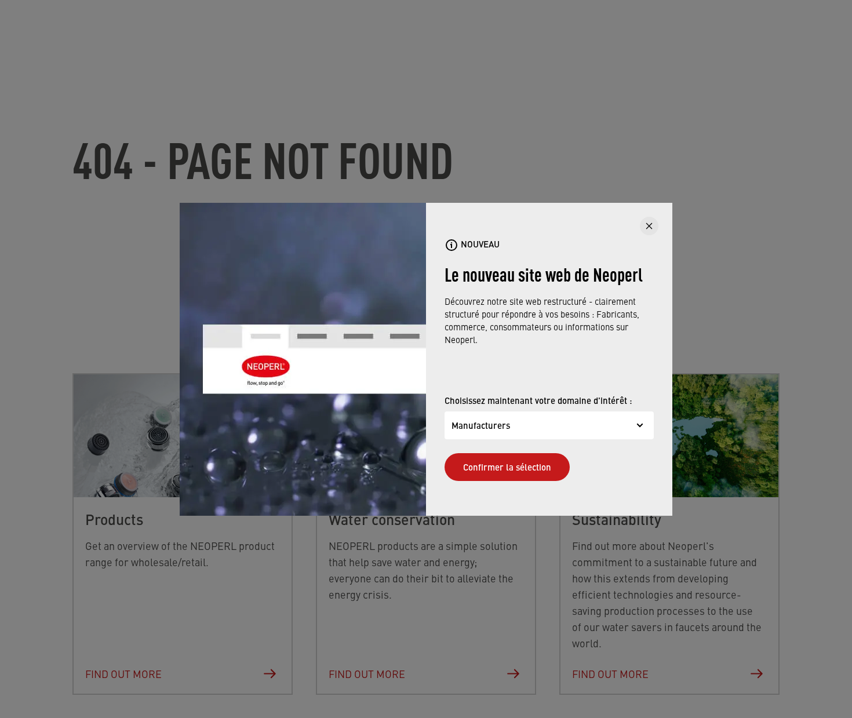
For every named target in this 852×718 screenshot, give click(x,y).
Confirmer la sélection (507, 467)
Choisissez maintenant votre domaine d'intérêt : (538, 400)
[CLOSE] (649, 226)
